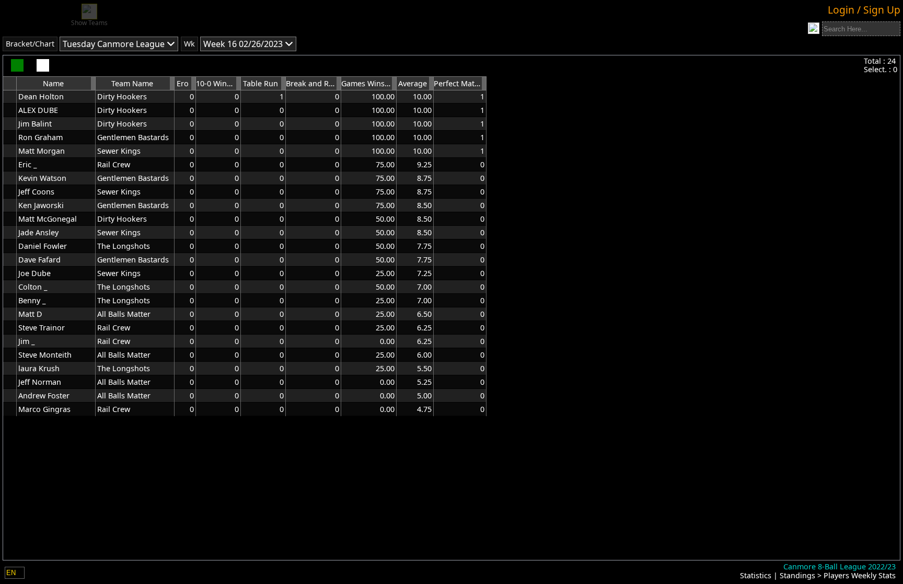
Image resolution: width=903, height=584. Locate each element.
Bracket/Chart (30, 44)
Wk (189, 44)
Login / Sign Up (864, 10)
